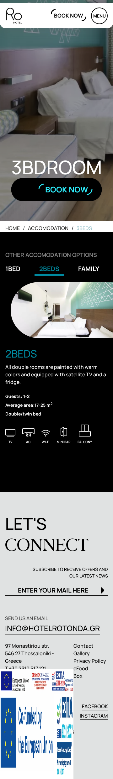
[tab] (15, 270)
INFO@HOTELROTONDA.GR (52, 628)
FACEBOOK (95, 706)
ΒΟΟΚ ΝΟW (68, 15)
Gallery (81, 653)
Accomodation (48, 228)
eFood (80, 668)
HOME (12, 228)
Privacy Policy (89, 660)
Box (78, 675)
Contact (83, 645)
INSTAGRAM (94, 715)
